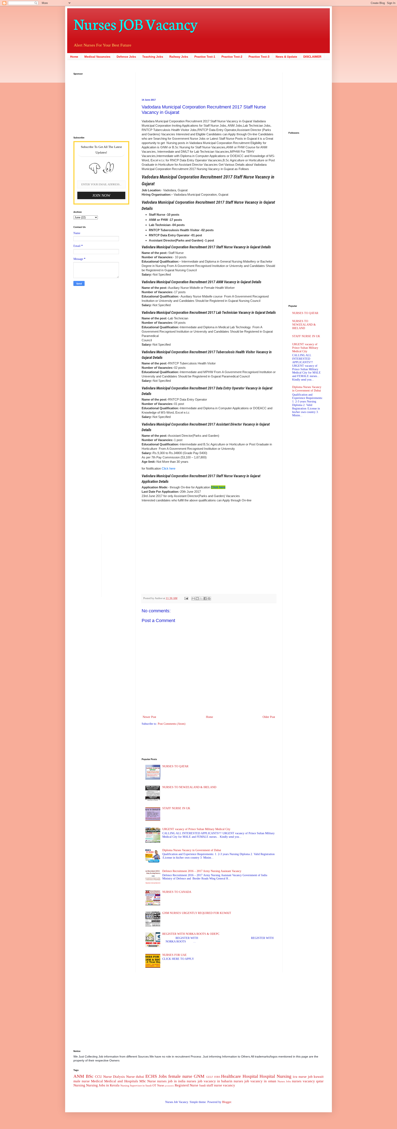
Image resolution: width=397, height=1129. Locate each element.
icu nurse (300, 1077)
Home (74, 56)
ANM (78, 1076)
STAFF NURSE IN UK (176, 808)
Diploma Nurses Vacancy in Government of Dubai (191, 850)
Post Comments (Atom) (171, 723)
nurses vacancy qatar (308, 1081)
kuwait (319, 1077)
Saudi (202, 1085)
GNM (199, 1076)
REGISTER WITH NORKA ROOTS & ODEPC (190, 933)
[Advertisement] (183, 82)
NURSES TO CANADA (176, 891)
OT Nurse (158, 1085)
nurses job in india (171, 1081)
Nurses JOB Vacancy (135, 23)
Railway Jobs (178, 56)
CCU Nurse (103, 1077)
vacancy (229, 1085)
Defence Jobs (126, 56)
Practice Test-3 (259, 56)
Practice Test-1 (204, 56)
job (310, 1077)
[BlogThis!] (197, 598)
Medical (97, 1081)
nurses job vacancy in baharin (209, 1081)
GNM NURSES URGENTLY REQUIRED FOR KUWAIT (196, 913)
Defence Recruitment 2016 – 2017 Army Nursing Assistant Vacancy (201, 871)
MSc (142, 1081)
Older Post (269, 717)
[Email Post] (186, 598)
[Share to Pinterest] (209, 598)
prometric (169, 1085)
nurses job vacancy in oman (255, 1081)
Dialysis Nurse (124, 1077)
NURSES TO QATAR (175, 766)
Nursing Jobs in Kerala (103, 1085)
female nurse (180, 1076)
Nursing (79, 1085)
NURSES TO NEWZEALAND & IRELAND (189, 787)
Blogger (226, 1102)
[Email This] (193, 598)
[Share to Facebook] (205, 598)
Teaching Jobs (152, 56)
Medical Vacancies (97, 56)
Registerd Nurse (186, 1085)
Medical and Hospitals (121, 1081)
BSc (89, 1076)
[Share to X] (201, 598)
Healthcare (231, 1076)
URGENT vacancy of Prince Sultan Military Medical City (196, 829)
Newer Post (149, 717)
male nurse (81, 1081)
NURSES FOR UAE (174, 954)
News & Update (286, 56)
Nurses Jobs (284, 1081)
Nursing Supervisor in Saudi (136, 1085)
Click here (168, 468)
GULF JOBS (213, 1076)
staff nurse (214, 1085)
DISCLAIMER (312, 56)
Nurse (151, 1081)
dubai (140, 1077)
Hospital (250, 1076)
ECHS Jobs (156, 1076)
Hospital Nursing (275, 1076)
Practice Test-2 (231, 56)
